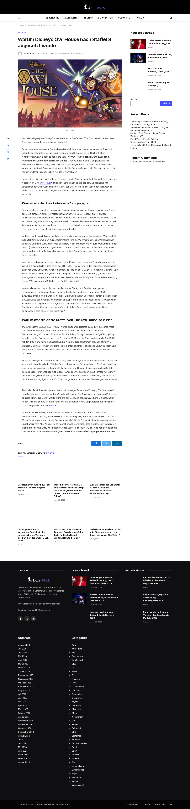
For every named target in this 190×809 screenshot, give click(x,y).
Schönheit (76, 728)
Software (76, 739)
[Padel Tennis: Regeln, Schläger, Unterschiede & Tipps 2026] (138, 86)
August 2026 (24, 645)
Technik (88, 18)
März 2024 (23, 754)
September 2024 (26, 732)
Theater (22, 32)
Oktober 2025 (24, 683)
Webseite (76, 777)
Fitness (75, 683)
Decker (30, 54)
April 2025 (22, 705)
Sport (74, 751)
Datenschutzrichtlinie (163, 804)
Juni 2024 (22, 743)
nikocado (53, 405)
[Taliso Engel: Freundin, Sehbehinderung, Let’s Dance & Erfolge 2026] (138, 44)
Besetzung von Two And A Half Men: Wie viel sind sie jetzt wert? (34, 487)
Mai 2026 (22, 656)
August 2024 (24, 736)
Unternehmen (78, 770)
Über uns (147, 804)
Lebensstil (52, 18)
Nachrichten (71, 18)
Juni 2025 (22, 698)
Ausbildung (77, 649)
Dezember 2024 (25, 720)
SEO (74, 732)
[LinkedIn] (8, 158)
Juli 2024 (22, 739)
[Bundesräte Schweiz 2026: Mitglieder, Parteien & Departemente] (133, 581)
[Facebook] (8, 145)
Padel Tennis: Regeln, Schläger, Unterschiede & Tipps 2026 (159, 84)
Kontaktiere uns (133, 804)
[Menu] (19, 17)
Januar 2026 (24, 671)
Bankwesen (77, 656)
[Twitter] (8, 152)
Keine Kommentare (60, 54)
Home (20, 25)
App (74, 645)
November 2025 (25, 679)
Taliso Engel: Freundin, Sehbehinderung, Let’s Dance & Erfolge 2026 (160, 42)
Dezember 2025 (25, 675)
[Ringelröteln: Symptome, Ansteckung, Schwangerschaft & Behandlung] (133, 598)
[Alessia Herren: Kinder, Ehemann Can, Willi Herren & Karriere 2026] (138, 58)
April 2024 (23, 751)
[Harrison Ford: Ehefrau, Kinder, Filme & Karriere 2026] (138, 72)
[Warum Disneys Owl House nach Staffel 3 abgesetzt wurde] (70, 93)
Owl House (45, 182)
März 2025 (23, 709)
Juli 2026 (22, 649)
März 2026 (23, 664)
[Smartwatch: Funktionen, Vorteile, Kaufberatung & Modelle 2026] (133, 615)
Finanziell (76, 679)
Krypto (75, 701)
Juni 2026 (22, 652)
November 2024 (25, 724)
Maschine (76, 709)
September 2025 (26, 686)
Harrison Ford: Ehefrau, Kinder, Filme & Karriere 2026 (159, 70)
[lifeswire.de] (95, 7)
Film (74, 675)
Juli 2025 (22, 694)
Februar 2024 (24, 758)
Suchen (133, 99)
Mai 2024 (22, 747)
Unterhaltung (78, 766)
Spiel (74, 747)
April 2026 (23, 660)
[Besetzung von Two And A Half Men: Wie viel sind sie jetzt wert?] (34, 470)
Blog (74, 664)
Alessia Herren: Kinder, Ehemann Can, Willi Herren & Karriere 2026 (160, 56)
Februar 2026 (24, 667)
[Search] (170, 18)
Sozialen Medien (79, 743)
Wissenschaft (78, 785)
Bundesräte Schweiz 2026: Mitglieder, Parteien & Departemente (157, 580)
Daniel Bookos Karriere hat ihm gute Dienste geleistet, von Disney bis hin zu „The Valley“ (105, 532)
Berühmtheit (105, 18)
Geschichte (77, 694)
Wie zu (140, 18)
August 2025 (24, 690)
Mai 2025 (22, 701)
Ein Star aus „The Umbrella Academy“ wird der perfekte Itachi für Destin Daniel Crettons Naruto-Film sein (69, 533)
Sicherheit (76, 736)
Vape (74, 773)
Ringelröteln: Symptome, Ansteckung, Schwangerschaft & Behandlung (155, 597)
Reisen (75, 724)
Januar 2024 (24, 762)
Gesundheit (125, 18)
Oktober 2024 (24, 728)
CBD (74, 667)
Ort (73, 720)
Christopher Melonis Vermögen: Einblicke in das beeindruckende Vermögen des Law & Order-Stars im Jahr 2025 (33, 535)
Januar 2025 (24, 717)
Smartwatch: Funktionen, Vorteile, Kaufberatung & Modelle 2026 (156, 615)
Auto (74, 652)
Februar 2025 (24, 713)
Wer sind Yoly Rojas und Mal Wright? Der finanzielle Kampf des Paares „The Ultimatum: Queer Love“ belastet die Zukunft (69, 490)
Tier (74, 762)
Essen (74, 671)
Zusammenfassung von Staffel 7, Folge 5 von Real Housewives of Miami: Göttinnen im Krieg (105, 489)
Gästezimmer (78, 686)
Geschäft (76, 690)
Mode (74, 713)
